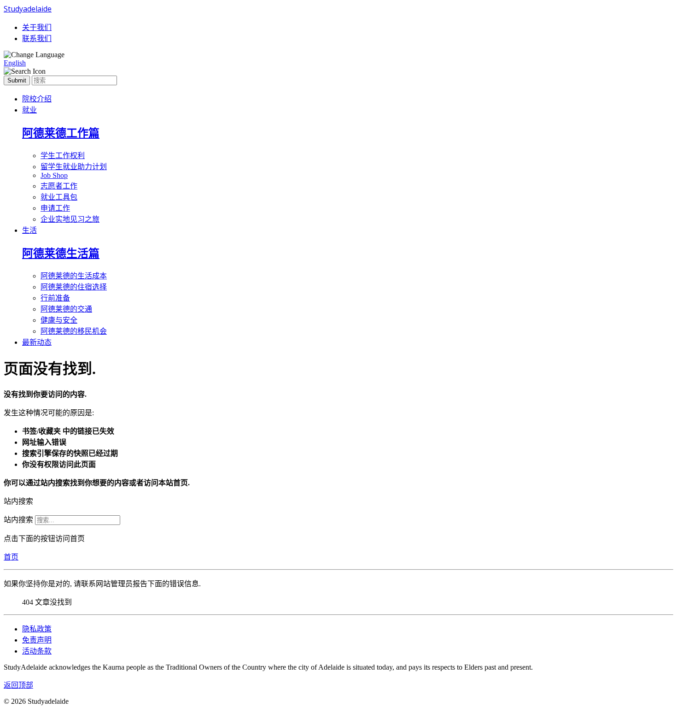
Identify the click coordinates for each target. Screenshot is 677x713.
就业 (29, 110)
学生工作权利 (63, 155)
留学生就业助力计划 (74, 167)
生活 (29, 230)
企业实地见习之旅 (70, 219)
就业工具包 (59, 197)
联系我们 (37, 38)
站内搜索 (18, 520)
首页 (11, 557)
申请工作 (55, 208)
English (15, 63)
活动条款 (37, 651)
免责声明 (37, 640)
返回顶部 (18, 685)
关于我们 (37, 27)
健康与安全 (59, 320)
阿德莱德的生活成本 (74, 276)
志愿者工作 (59, 186)
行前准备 (55, 298)
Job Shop (54, 175)
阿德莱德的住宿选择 (74, 287)
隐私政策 (37, 629)
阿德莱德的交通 (66, 309)
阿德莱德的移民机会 (74, 331)
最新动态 (37, 342)
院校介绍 (37, 99)
